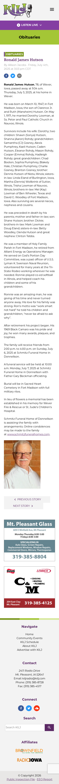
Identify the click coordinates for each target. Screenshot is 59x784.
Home (29, 634)
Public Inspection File (21, 779)
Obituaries (29, 37)
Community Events (29, 638)
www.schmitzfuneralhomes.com (28, 434)
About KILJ (29, 646)
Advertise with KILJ (29, 649)
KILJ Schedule (29, 642)
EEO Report (44, 779)
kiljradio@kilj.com (33, 678)
